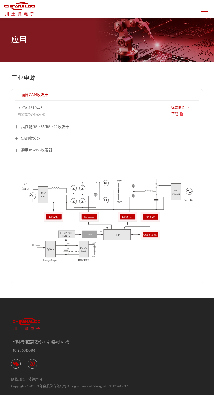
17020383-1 (121, 386)
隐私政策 (18, 379)
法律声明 (35, 379)
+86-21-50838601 (23, 350)
